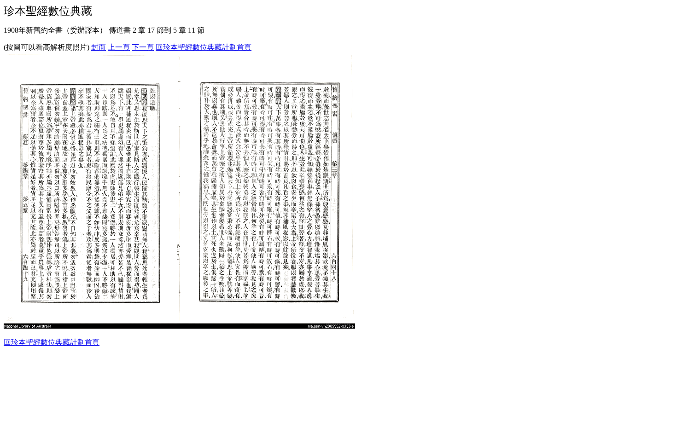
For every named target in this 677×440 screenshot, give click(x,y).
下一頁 (143, 47)
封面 (98, 47)
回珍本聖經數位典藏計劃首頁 (203, 47)
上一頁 (119, 47)
